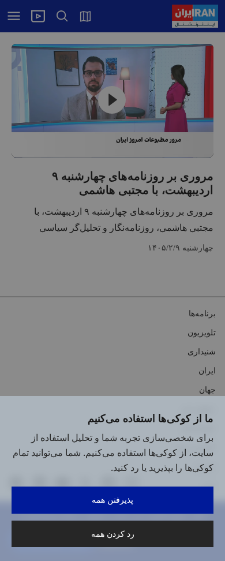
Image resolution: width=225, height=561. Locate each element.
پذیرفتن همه (112, 499)
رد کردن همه (112, 533)
